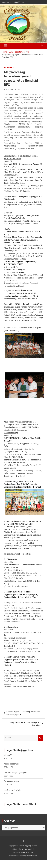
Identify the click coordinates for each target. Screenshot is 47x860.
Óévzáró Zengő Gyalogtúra (15, 772)
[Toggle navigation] (5, 46)
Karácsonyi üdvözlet (12, 790)
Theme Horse (27, 852)
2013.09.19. (8, 89)
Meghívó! (8, 755)
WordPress (32, 856)
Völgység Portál (30, 846)
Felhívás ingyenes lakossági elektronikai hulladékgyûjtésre (23, 713)
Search (40, 738)
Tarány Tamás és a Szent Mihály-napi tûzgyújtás (24, 723)
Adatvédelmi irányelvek (22, 849)
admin (17, 89)
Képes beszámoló (11, 764)
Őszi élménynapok (12, 781)
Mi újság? (9, 68)
